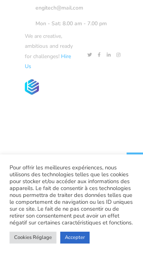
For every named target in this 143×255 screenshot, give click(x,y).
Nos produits (95, 113)
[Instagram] (118, 55)
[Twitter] (89, 55)
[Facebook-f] (99, 55)
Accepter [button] (75, 237)
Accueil (55, 113)
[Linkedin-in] (108, 55)
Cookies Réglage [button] (33, 237)
